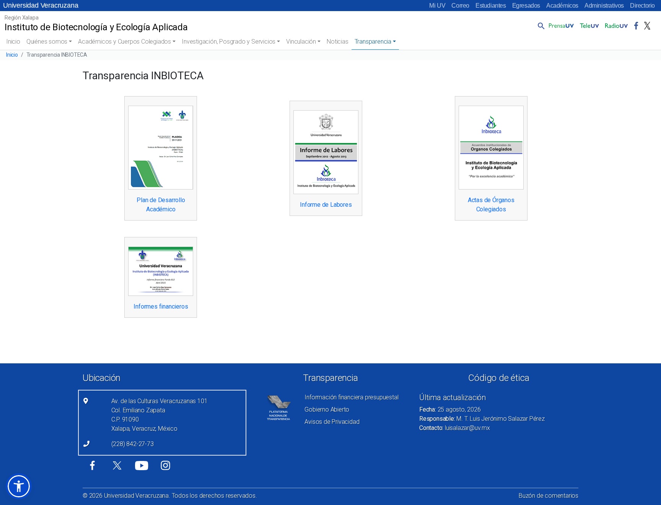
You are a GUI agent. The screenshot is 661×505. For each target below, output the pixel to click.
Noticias (337, 41)
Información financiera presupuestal (351, 397)
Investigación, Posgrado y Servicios (228, 41)
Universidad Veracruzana (40, 5)
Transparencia (373, 41)
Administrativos (604, 5)
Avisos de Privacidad (331, 421)
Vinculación (301, 41)
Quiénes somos (46, 41)
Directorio (642, 5)
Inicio (13, 41)
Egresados (526, 5)
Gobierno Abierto (326, 409)
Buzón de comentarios (548, 495)
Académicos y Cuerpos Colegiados (124, 41)
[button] (540, 25)
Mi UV (437, 5)
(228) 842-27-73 (132, 444)
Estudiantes (490, 5)
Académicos (562, 5)
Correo (460, 5)
